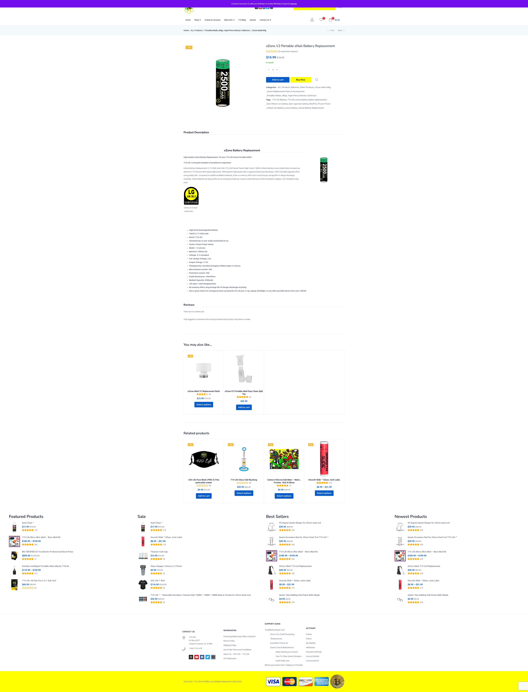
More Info (228, 20)
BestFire (313, 104)
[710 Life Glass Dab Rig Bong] (244, 459)
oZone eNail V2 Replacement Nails (204, 391)
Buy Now (300, 79)
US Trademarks (229, 658)
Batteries (295, 87)
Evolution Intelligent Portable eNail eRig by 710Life (45, 566)
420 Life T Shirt (158, 580)
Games (253, 20)
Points (308, 639)
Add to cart (278, 79)
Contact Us (265, 20)
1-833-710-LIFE (195, 648)
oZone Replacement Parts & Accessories (286, 91)
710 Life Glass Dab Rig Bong (244, 480)
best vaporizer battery (299, 104)
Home (188, 20)
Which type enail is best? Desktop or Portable (284, 665)
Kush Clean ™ (28, 523)
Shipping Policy (229, 645)
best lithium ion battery (277, 104)
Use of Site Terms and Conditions (237, 650)
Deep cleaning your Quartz (287, 652)
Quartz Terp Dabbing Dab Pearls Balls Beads (299, 595)
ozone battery (291, 108)
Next (340, 30)
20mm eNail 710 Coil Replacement (295, 566)
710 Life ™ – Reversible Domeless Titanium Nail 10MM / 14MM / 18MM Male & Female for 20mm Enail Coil (201, 595)
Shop (196, 20)
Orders (309, 634)
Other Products (307, 87)
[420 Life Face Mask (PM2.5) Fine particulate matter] (204, 459)
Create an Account (212, 20)
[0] (321, 20)
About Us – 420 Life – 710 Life (236, 654)
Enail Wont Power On (279, 643)
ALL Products (197, 30)
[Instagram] (256, 7)
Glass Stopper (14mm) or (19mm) (166, 566)
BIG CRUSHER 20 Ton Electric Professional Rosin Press (47, 551)
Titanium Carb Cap (159, 551)
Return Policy (229, 641)
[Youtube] (260, 7)
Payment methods (314, 652)
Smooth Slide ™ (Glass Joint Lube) (324, 480)
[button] (334, 20)
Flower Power (324, 104)
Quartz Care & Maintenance (282, 647)
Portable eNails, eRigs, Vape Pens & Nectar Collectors (227, 30)
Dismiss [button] (293, 4)
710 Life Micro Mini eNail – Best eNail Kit (41, 537)
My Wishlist (311, 643)
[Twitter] (267, 7)
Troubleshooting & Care (275, 630)
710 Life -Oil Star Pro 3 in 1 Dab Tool (39, 580)
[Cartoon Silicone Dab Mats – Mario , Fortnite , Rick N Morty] (284, 459)
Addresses (310, 647)
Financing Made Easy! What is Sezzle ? (239, 636)
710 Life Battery (279, 99)
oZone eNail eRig (259, 30)
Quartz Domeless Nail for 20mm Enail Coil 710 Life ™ (303, 537)
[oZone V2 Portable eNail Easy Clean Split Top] (244, 370)
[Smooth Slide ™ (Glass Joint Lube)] (324, 459)
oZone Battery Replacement (311, 108)
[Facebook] (264, 7)
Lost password (312, 661)
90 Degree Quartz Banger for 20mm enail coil (300, 523)
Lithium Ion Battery (275, 108)
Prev (332, 30)
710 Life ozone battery (297, 99)
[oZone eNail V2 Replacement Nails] (204, 370)
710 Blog (242, 20)
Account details (312, 656)
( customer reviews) (288, 51)
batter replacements (318, 99)
